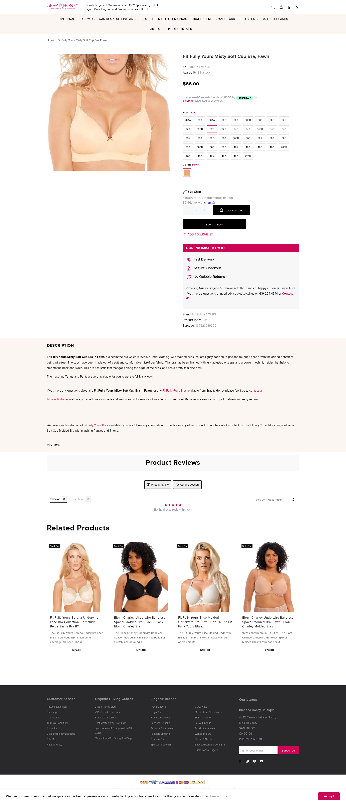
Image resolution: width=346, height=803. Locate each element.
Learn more (219, 796)
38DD (200, 147)
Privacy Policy (54, 744)
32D (188, 129)
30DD (248, 120)
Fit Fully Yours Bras (174, 390)
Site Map (52, 739)
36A (188, 138)
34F (272, 129)
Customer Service (61, 698)
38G (224, 147)
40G (200, 156)
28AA (188, 120)
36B (200, 138)
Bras (204, 320)
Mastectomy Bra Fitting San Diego (114, 738)
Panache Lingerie (160, 723)
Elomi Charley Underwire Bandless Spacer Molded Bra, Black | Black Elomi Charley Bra (139, 621)
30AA (212, 120)
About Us (52, 728)
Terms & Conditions (57, 723)
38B (272, 138)
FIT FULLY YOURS (204, 314)
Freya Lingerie (158, 706)
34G (284, 129)
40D (272, 147)
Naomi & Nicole (203, 739)
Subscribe (288, 750)
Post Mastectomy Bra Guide (110, 723)
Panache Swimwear (162, 728)
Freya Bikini (157, 712)
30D (236, 120)
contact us (256, 390)
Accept (329, 796)
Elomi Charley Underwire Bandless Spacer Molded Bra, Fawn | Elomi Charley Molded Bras (268, 621)
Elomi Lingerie (203, 717)
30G (272, 120)
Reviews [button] (55, 499)
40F (188, 156)
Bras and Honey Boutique (61, 733)
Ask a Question (189, 485)
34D (248, 129)
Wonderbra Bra (203, 733)
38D (188, 147)
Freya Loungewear (161, 717)
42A (212, 156)
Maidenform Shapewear (208, 712)
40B (248, 147)
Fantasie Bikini (159, 739)
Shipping (188, 101)
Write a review (160, 485)
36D (224, 138)
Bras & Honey (59, 399)
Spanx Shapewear (161, 744)
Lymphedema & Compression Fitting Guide (115, 730)
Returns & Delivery (57, 706)
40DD (284, 147)
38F (212, 147)
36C (212, 138)
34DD (260, 129)
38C (284, 138)
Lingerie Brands (163, 698)
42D (236, 156)
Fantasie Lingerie (160, 733)
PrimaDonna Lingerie (206, 750)
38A (260, 138)
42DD (248, 156)
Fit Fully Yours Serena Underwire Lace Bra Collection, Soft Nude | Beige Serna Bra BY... (74, 621)
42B (224, 156)
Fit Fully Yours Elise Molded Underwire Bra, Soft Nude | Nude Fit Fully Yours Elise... (205, 621)
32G (224, 129)
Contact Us (53, 717)
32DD (200, 129)
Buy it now (214, 224)
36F (248, 138)
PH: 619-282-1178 (250, 739)
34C (236, 129)
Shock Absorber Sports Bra (210, 744)
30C (224, 120)
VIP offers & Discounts (107, 712)
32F (212, 129)
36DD (236, 138)
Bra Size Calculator (105, 717)
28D (200, 120)
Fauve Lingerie (203, 723)
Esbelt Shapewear (205, 728)
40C (260, 147)
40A (236, 147)
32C (284, 120)
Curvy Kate (201, 706)
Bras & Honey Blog (105, 706)
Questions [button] (77, 499)
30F (260, 120)
